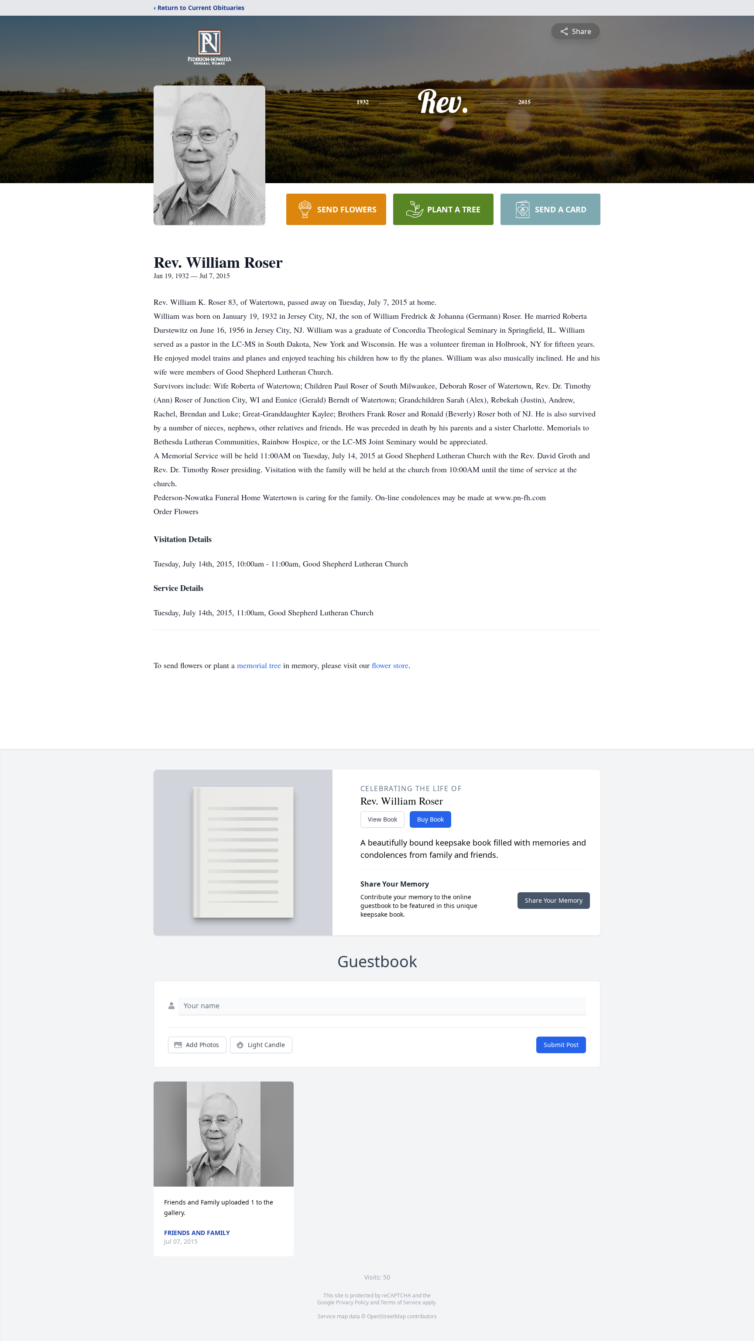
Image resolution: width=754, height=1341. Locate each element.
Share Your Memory (554, 900)
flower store (390, 665)
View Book (382, 819)
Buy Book (430, 819)
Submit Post (561, 1045)
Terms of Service (400, 1302)
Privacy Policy (352, 1302)
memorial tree (259, 665)
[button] (223, 1134)
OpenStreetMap (386, 1316)
